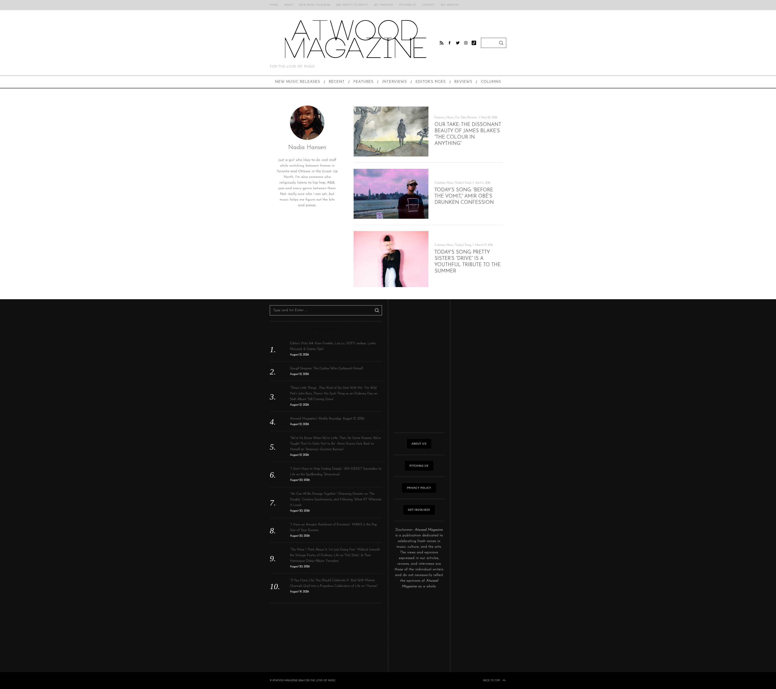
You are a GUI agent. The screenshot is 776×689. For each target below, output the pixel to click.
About (288, 5)
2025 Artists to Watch (352, 5)
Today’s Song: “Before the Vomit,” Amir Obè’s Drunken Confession (464, 196)
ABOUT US (419, 443)
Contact (428, 5)
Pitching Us (407, 5)
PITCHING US (419, 465)
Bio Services (450, 5)
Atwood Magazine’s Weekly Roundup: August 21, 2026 (327, 418)
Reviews (472, 117)
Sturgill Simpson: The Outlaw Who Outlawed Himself (326, 368)
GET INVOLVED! (419, 509)
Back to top (491, 680)
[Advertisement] (326, 637)
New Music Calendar (314, 5)
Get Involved (383, 5)
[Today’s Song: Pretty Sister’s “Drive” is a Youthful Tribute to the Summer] (391, 259)
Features (439, 117)
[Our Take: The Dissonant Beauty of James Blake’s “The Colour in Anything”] (391, 131)
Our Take (460, 117)
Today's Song (463, 182)
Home (274, 5)
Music (449, 117)
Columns (439, 182)
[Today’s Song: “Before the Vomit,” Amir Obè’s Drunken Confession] (391, 194)
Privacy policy (419, 487)
